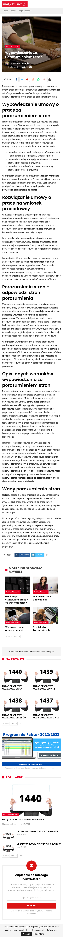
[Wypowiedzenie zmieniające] (45, 585)
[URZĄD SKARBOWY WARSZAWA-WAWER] (47, 674)
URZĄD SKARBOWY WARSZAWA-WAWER (37, 831)
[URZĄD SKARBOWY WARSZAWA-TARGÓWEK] (47, 702)
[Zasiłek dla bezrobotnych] (45, 615)
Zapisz (33, 905)
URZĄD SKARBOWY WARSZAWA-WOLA (23, 819)
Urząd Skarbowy (10, 814)
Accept (26, 934)
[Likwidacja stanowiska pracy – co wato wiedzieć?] (17, 585)
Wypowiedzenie (12, 46)
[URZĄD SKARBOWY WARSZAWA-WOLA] (16, 674)
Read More (39, 934)
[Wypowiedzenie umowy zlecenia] (17, 615)
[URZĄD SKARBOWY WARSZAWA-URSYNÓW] (16, 702)
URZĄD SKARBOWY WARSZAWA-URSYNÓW (39, 843)
